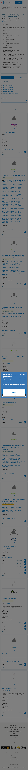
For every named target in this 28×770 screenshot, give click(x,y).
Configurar (14, 392)
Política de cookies (14, 384)
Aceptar (14, 395)
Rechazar (14, 389)
